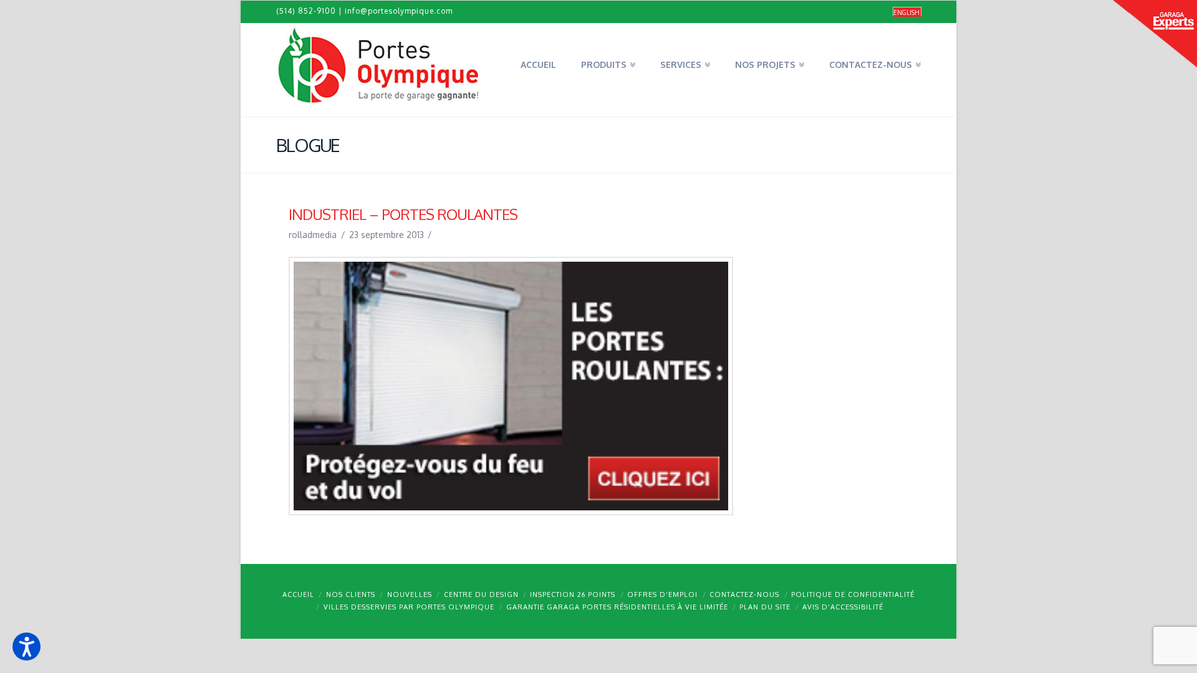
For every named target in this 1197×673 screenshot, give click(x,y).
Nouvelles (409, 594)
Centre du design (481, 594)
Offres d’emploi (662, 594)
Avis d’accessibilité (842, 607)
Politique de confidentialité (853, 594)
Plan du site (765, 607)
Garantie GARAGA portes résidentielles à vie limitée (617, 607)
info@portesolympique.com (399, 11)
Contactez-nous (744, 594)
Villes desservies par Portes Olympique (409, 607)
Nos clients (350, 594)
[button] (26, 646)
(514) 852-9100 (306, 11)
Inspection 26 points (572, 594)
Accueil (298, 594)
